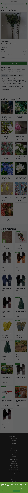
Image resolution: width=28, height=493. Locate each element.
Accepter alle (16, 490)
